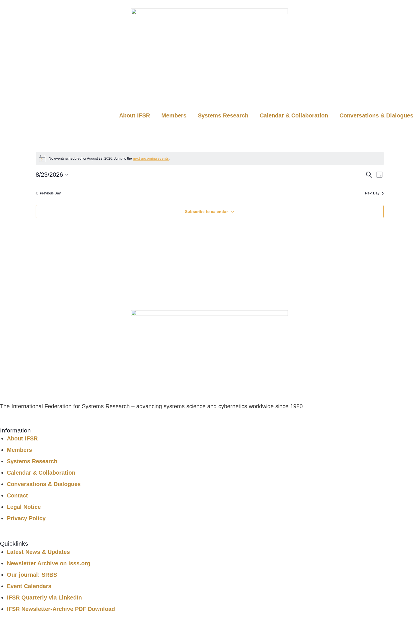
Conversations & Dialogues (376, 115)
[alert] (210, 158)
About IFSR (134, 115)
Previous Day (50, 193)
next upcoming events (151, 158)
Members (173, 115)
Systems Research (223, 115)
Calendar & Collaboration (294, 115)
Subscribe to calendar (206, 211)
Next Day (372, 193)
